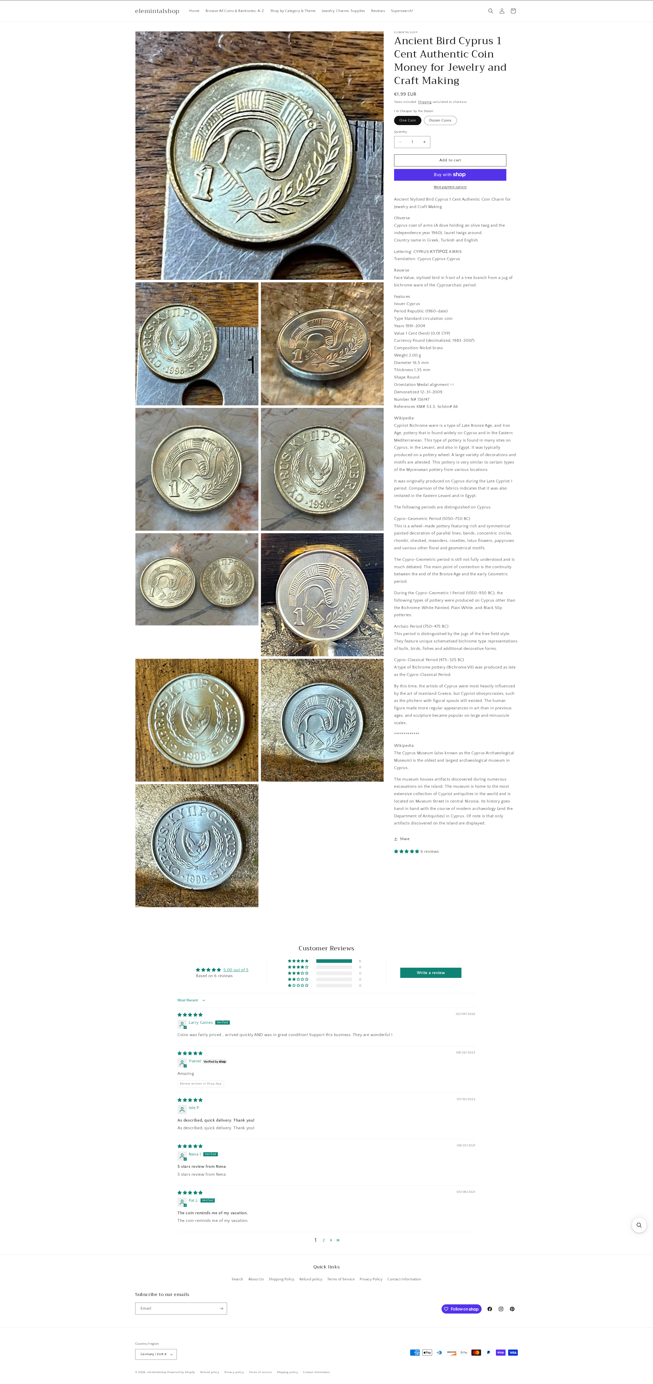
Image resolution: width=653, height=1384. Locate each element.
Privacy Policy (371, 1279)
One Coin (407, 120)
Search (237, 1279)
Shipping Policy (281, 1279)
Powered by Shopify (181, 1372)
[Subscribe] (221, 1309)
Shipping (425, 102)
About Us (256, 1279)
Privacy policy (234, 1372)
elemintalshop (157, 1372)
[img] (190, 1015)
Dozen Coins (440, 120)
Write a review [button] (431, 972)
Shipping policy (287, 1372)
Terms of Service (341, 1279)
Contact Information (404, 1279)
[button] (490, 11)
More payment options (450, 186)
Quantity (400, 131)
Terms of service (260, 1372)
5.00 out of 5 (236, 970)
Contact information (316, 1372)
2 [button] (324, 1240)
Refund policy (310, 1279)
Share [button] (405, 839)
